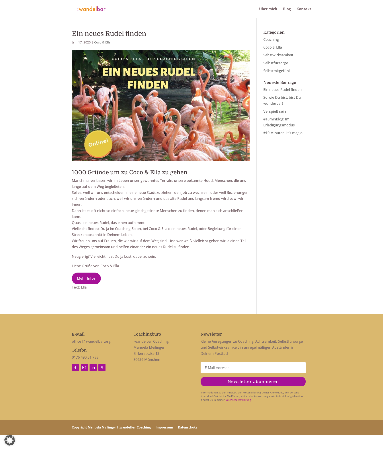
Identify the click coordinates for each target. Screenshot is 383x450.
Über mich (268, 9)
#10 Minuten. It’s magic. (283, 132)
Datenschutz (187, 427)
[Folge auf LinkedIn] (93, 367)
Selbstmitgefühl (276, 70)
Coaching (271, 39)
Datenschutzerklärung (238, 399)
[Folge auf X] (102, 367)
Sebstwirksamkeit (278, 55)
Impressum (164, 427)
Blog (287, 9)
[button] (10, 440)
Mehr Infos (86, 278)
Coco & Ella (102, 42)
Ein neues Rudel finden (282, 89)
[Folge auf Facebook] (75, 367)
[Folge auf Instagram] (84, 367)
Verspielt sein (274, 111)
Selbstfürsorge (275, 63)
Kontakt (304, 9)
